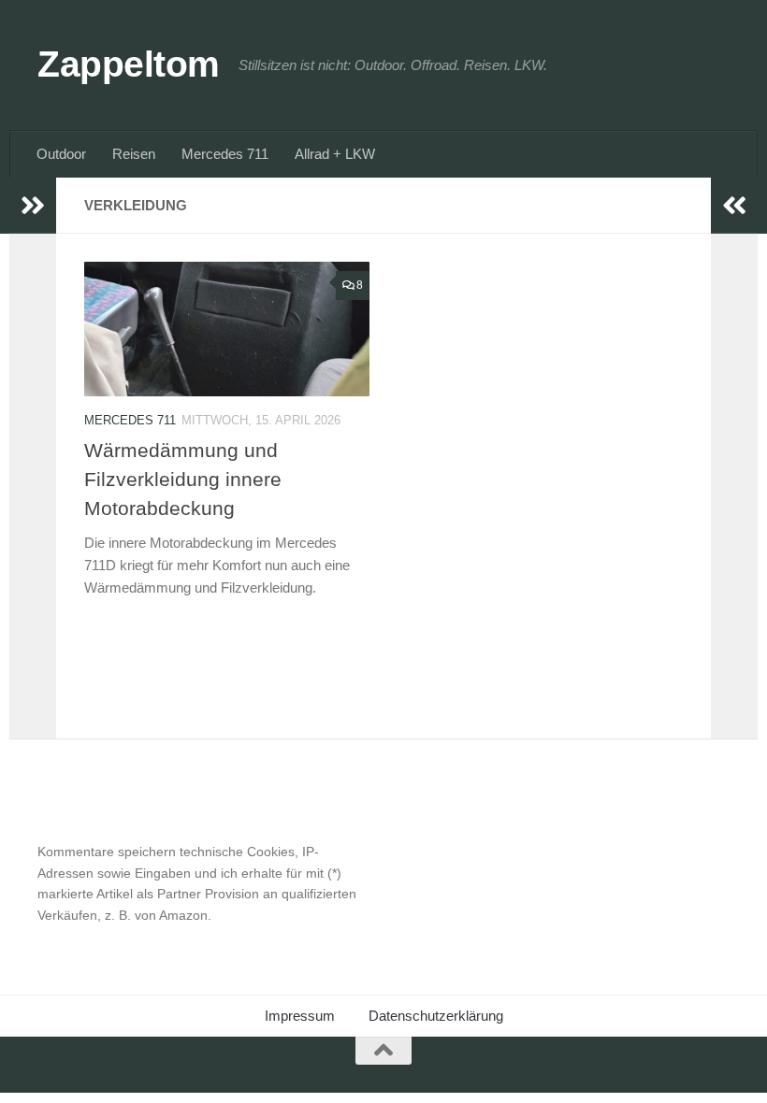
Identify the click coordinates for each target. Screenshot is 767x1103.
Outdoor (61, 154)
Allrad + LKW (335, 154)
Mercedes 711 (224, 154)
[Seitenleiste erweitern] (32, 206)
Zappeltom (128, 63)
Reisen (133, 154)
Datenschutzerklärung (436, 1016)
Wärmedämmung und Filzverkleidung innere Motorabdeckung (183, 479)
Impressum (300, 1016)
